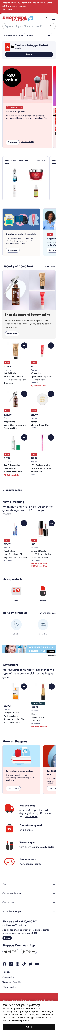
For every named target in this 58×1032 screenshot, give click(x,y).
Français (6, 972)
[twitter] (30, 964)
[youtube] (37, 964)
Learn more (27, 141)
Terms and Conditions (12, 982)
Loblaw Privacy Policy (18, 1020)
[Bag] (47, 18)
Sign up (7, 938)
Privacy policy (9, 987)
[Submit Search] (51, 26)
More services (48, 613)
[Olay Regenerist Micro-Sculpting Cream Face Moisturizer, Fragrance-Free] (36, 175)
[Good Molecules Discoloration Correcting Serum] (36, 191)
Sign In (29, 54)
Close (29, 1026)
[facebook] (4, 964)
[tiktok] (24, 964)
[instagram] (11, 964)
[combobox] (29, 26)
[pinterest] (17, 964)
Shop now (7, 9)
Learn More (31, 816)
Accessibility (8, 977)
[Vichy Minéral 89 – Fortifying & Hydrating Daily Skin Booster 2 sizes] (14, 175)
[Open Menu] (53, 18)
